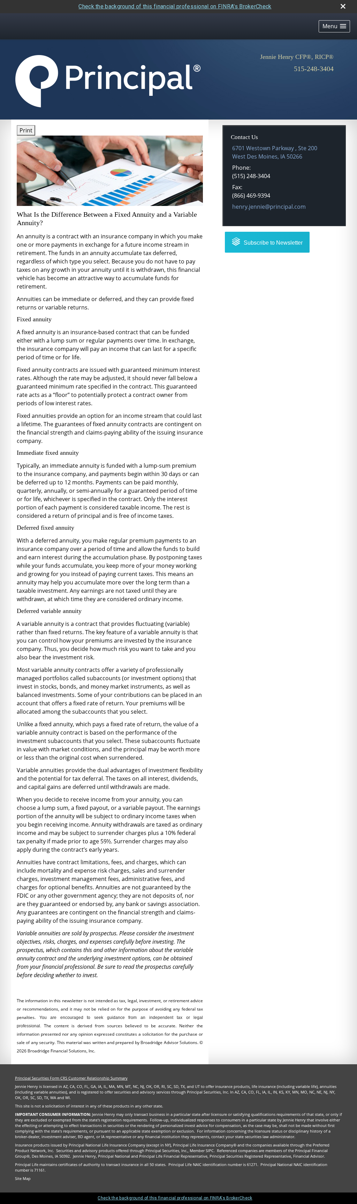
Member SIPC (202, 1150)
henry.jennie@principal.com (269, 206)
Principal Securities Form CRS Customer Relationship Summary (71, 1078)
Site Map (23, 1178)
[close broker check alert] (343, 6)
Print (26, 130)
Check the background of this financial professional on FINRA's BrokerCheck (174, 6)
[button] (334, 26)
